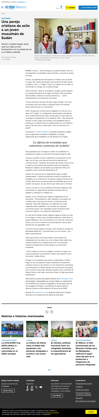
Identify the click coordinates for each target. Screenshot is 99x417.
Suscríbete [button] (57, 395)
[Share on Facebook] (51, 312)
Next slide (95, 329)
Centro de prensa (82, 390)
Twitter (36, 387)
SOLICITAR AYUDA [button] (89, 7)
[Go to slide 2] (51, 370)
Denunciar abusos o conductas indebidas (83, 394)
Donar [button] (72, 7)
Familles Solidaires (42, 132)
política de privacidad (52, 412)
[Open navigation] (2, 7)
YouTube (41, 387)
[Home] (11, 7)
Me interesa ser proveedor (86, 401)
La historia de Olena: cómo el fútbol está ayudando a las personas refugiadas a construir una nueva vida (37, 349)
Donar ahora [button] (8, 390)
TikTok (27, 389)
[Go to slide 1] (49, 370)
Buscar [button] (57, 8)
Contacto (79, 387)
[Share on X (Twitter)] (47, 312)
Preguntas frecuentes (84, 383)
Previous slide (3, 329)
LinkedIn (32, 389)
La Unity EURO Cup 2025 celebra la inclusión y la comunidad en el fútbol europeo (10, 348)
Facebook (27, 387)
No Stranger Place (66, 278)
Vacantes (79, 398)
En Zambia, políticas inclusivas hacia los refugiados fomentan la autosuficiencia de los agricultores (61, 348)
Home (3, 13)
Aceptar (91, 412)
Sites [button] (61, 8)
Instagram (32, 387)
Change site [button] (21, 2)
